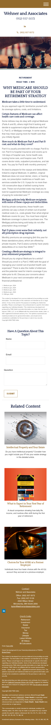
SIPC (22, 697)
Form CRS (9, 646)
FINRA (18, 697)
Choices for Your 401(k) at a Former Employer (25, 563)
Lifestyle (25, 635)
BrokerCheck (6, 652)
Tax (25, 630)
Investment (25, 622)
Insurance (25, 627)
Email (8, 354)
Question (8, 370)
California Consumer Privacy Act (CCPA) (21, 682)
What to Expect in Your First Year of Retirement (25, 505)
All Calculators (25, 643)
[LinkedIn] (25, 26)
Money (25, 633)
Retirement (25, 619)
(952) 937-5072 (27, 32)
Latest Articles (25, 638)
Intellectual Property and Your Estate (25, 447)
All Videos (25, 640)
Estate (25, 625)
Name (9, 338)
